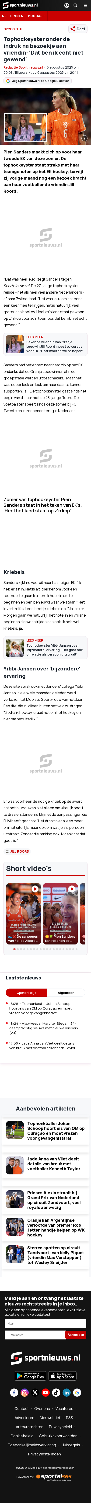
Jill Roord (19, 851)
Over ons (42, 1408)
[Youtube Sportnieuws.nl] (46, 1393)
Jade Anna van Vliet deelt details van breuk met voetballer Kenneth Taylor (53, 1163)
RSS (69, 1417)
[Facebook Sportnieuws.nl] (14, 1393)
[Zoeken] (75, 5)
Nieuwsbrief (50, 1417)
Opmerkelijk (26, 992)
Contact (21, 1408)
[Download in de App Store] (63, 1376)
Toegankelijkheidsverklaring (32, 1444)
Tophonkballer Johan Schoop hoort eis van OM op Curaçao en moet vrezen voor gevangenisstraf (55, 1131)
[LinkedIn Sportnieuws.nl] (67, 1393)
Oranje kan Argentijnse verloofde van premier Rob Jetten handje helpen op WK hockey (55, 1227)
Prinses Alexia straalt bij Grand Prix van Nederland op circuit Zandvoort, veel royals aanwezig (53, 1200)
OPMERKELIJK (13, 29)
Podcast (36, 16)
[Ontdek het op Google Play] (30, 1376)
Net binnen (13, 16)
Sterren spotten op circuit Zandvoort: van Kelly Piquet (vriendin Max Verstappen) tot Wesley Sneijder (55, 1255)
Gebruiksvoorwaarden (58, 1435)
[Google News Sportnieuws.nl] (77, 1393)
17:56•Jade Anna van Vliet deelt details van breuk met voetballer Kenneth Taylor (42, 1045)
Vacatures (64, 1408)
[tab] (14, 949)
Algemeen (66, 992)
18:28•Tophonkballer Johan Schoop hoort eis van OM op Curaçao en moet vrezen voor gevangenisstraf (40, 1008)
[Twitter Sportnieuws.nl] (35, 1393)
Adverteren (24, 1417)
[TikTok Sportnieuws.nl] (56, 1393)
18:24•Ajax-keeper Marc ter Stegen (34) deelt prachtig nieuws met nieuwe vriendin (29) (43, 1028)
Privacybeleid (60, 1426)
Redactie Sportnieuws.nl (23, 67)
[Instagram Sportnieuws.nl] (25, 1393)
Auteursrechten (29, 1426)
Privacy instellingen (44, 1454)
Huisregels (71, 1444)
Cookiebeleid (21, 1435)
